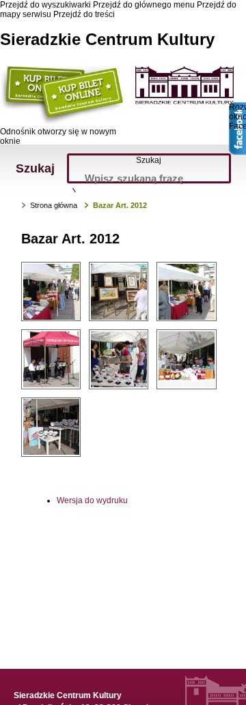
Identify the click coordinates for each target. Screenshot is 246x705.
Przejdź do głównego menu (144, 5)
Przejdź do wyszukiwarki (45, 5)
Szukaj (148, 160)
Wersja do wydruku (92, 500)
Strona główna (53, 205)
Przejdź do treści (84, 14)
